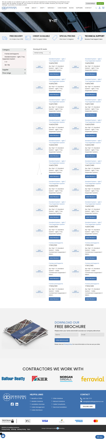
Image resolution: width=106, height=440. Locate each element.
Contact (88, 8)
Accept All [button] (100, 3)
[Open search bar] (96, 7)
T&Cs (28, 429)
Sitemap (13, 429)
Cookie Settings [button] (90, 3)
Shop (42, 8)
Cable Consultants (59, 404)
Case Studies (62, 8)
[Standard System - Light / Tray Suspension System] (3, 56)
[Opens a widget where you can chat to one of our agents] (99, 437)
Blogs (71, 8)
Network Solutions (59, 401)
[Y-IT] (3, 61)
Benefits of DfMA (36, 398)
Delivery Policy (21, 429)
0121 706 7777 (87, 399)
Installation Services (37, 404)
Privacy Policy (68, 344)
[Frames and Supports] (3, 53)
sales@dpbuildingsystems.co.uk (93, 401)
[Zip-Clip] (3, 64)
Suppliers (79, 8)
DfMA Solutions (58, 398)
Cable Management (38, 407)
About (34, 8)
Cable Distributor (37, 410)
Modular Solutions (37, 401)
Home (27, 8)
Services (51, 8)
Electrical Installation (60, 407)
